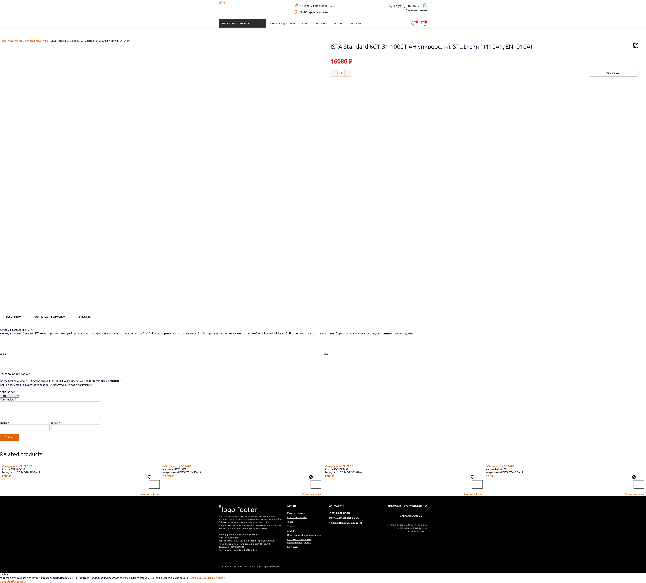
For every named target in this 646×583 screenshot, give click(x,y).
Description (14, 316)
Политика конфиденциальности (207, 578)
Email (55, 422)
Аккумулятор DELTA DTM (18, 472)
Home (3, 40)
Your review (8, 399)
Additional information (49, 316)
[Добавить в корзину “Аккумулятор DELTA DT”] (316, 484)
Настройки (6, 581)
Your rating (8, 391)
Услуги (290, 526)
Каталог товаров (296, 513)
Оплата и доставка (297, 517)
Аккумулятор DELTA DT (179, 472)
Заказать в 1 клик (150, 494)
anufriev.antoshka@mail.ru (344, 518)
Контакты (292, 547)
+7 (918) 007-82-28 (407, 6)
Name (4, 422)
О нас (290, 522)
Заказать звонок (416, 10)
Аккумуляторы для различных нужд (28, 40)
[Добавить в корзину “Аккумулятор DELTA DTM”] (154, 484)
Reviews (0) (84, 316)
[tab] (14, 317)
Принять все (19, 581)
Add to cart (614, 73)
